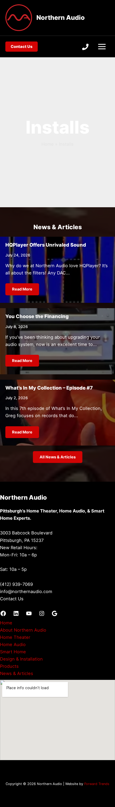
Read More (22, 289)
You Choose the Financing (37, 316)
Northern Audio (60, 17)
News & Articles (16, 673)
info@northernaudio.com (26, 591)
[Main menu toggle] (102, 47)
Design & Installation (21, 659)
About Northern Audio (23, 630)
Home (6, 622)
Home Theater (15, 637)
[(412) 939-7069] (85, 47)
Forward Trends (96, 784)
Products (9, 666)
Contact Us (12, 598)
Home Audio (13, 644)
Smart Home (13, 651)
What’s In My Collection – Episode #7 (49, 388)
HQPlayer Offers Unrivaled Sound (45, 245)
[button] (21, 47)
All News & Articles (58, 457)
